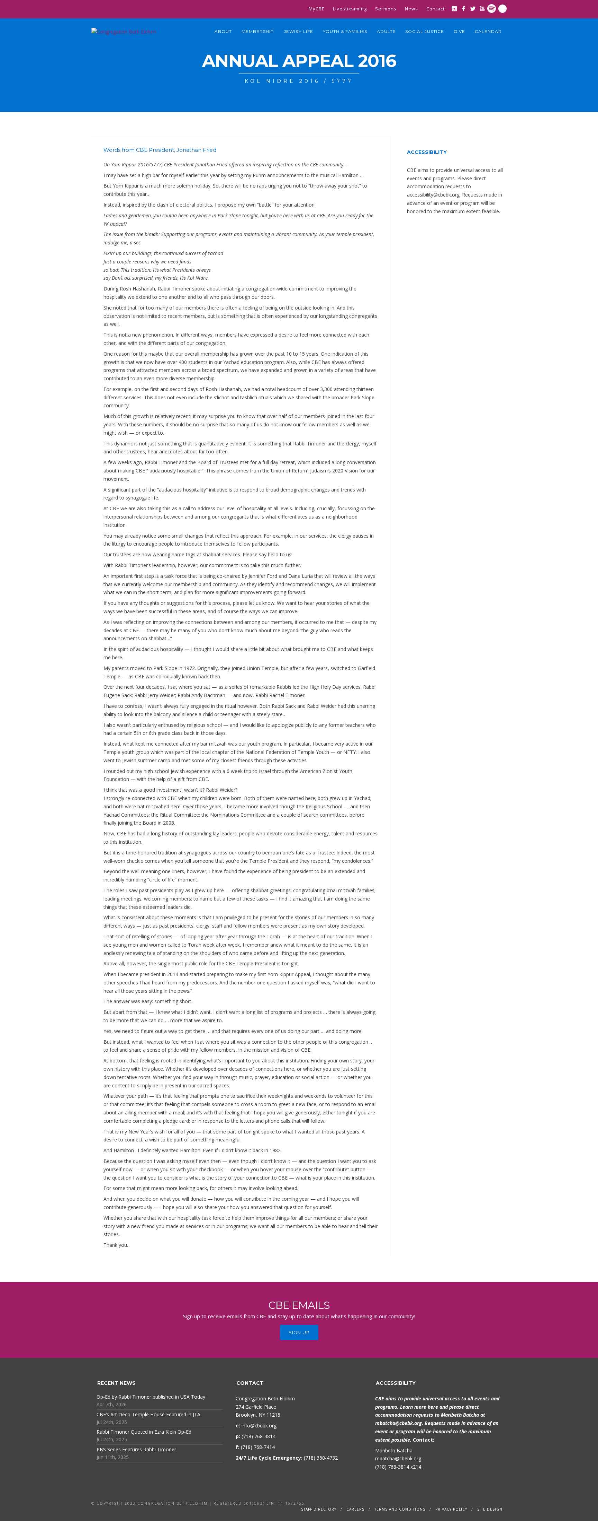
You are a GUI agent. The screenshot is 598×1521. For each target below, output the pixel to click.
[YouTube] (482, 8)
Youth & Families (345, 31)
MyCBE (317, 9)
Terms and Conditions (399, 1509)
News (411, 9)
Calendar (488, 31)
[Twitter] (473, 8)
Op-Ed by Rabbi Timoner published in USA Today (151, 1396)
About (223, 31)
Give (459, 31)
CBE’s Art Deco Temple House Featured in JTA (148, 1414)
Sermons (386, 9)
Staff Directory (318, 1509)
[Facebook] (463, 8)
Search (502, 9)
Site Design (489, 1509)
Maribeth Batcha (394, 1450)
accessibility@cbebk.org (433, 194)
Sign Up (299, 1332)
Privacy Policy (451, 1509)
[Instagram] (454, 8)
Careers (355, 1509)
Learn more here (419, 1406)
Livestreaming (350, 9)
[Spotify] (491, 8)
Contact (435, 9)
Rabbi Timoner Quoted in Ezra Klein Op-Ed (144, 1431)
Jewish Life (298, 31)
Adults (386, 31)
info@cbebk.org (259, 1425)
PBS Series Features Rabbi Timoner (136, 1449)
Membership (258, 31)
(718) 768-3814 (392, 1466)
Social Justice (424, 31)
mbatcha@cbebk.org (398, 1423)
